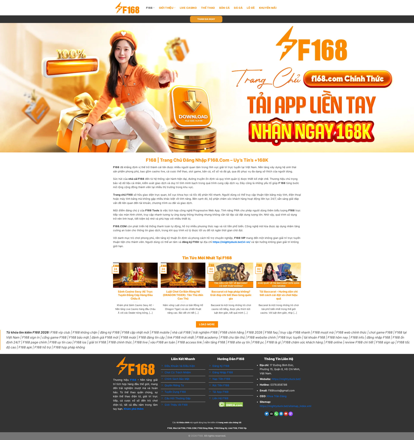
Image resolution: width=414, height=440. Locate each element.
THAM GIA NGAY (206, 19)
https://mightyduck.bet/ (286, 379)
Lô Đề (251, 7)
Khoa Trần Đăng (277, 396)
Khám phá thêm (134, 408)
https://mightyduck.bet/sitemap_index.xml (285, 406)
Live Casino (188, 7)
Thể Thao (208, 7)
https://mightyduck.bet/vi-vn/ (231, 242)
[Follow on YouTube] (286, 414)
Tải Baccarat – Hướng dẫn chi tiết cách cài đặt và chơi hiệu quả (278, 295)
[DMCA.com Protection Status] (231, 404)
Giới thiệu (166, 7)
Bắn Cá (224, 7)
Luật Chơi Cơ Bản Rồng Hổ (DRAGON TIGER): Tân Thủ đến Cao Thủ (183, 295)
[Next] (402, 88)
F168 (149, 7)
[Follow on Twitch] (291, 414)
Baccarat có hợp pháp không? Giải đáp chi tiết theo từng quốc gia (230, 295)
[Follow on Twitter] (266, 414)
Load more (207, 324)
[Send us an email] (271, 414)
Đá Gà (238, 7)
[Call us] (276, 414)
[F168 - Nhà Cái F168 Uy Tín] (127, 7)
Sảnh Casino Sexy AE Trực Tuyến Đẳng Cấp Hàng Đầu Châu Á (135, 295)
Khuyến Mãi (267, 7)
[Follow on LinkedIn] (281, 414)
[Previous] (12, 88)
